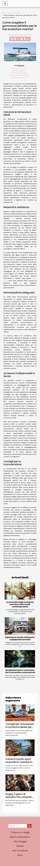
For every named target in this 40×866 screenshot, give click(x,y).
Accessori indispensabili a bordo (19, 75)
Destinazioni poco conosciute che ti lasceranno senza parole (20, 671)
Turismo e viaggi (20, 832)
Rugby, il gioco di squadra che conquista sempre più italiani (19, 797)
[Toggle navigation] (5, 3)
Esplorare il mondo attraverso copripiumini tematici (20, 638)
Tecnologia (20, 841)
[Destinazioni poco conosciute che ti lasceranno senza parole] (20, 658)
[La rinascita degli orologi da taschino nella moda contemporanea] (20, 591)
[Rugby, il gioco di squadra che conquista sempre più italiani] (20, 782)
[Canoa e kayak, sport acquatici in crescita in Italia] (20, 747)
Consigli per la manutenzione (19, 77)
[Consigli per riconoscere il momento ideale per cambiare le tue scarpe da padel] (20, 712)
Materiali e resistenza (19, 70)
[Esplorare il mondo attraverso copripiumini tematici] (20, 626)
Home (3, 13)
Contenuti (20, 65)
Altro (20, 855)
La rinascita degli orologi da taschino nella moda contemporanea (20, 604)
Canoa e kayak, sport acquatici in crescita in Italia (18, 762)
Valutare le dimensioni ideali (19, 68)
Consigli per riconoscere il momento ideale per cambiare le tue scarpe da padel (19, 728)
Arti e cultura (20, 850)
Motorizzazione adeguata (19, 73)
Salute (20, 846)
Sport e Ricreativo (14, 13)
